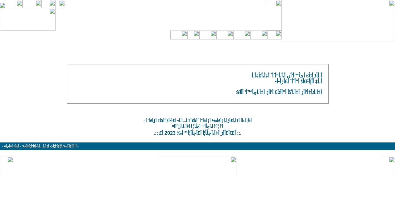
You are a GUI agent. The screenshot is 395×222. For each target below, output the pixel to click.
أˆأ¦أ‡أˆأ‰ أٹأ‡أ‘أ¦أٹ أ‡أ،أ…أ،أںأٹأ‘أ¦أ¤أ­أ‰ (49, 146)
